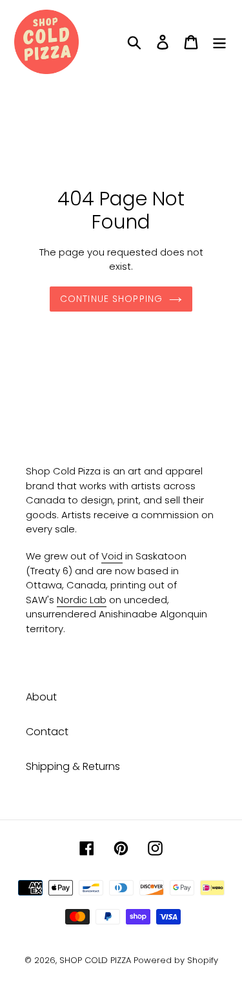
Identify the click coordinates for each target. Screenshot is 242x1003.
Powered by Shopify (176, 960)
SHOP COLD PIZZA (95, 960)
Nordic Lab (81, 599)
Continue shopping (111, 298)
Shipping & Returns (73, 766)
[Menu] (219, 42)
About (41, 696)
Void (112, 556)
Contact (47, 731)
